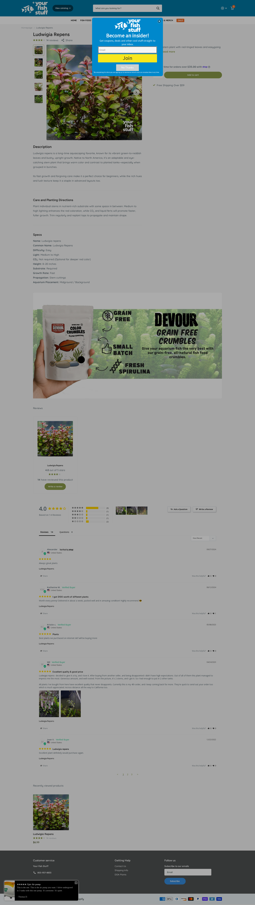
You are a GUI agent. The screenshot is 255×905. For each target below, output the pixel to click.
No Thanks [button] (127, 67)
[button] (159, 21)
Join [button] (127, 58)
